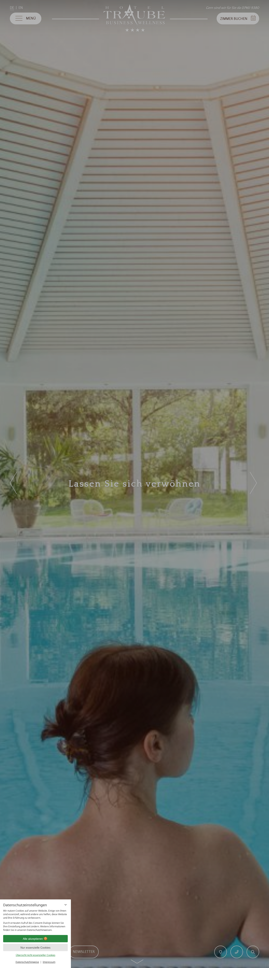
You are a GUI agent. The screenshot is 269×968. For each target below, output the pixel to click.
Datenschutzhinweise (27, 962)
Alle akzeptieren (33, 938)
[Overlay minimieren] (65, 904)
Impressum (49, 962)
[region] (35, 920)
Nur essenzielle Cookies (35, 947)
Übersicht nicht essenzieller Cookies (35, 955)
